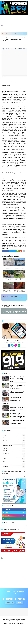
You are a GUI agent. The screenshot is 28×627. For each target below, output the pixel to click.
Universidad (5, 466)
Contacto (17, 612)
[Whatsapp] (19, 345)
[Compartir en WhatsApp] (17, 251)
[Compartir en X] (12, 251)
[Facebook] (9, 345)
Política (4, 458)
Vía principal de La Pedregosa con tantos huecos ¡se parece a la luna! (7, 292)
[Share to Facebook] (5, 251)
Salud (4, 461)
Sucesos (5, 464)
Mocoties (5, 448)
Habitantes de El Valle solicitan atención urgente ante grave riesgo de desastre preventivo (19, 280)
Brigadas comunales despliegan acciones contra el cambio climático (17, 392)
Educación (5, 443)
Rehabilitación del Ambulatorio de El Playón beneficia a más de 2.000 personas (19, 269)
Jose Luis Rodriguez (20, 623)
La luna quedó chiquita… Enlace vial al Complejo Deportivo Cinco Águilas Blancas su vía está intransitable (7, 269)
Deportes (5, 440)
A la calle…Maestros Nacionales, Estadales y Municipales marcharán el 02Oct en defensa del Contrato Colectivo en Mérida (13, 311)
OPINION (5, 450)
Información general (7, 445)
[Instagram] (15, 345)
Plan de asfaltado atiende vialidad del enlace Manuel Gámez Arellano (8, 279)
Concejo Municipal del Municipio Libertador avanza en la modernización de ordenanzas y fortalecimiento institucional (14, 400)
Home (3, 33)
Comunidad (8, 33)
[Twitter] (12, 345)
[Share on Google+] (20, 251)
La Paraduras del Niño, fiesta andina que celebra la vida (19, 291)
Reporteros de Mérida (15, 619)
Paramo (4, 456)
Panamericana (6, 453)
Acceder (4, 612)
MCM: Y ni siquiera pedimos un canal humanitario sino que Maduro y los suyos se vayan (14, 305)
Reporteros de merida (10, 296)
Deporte (5, 437)
